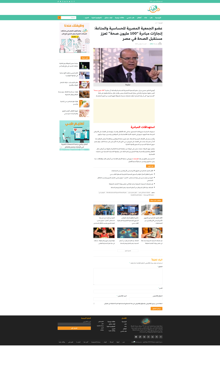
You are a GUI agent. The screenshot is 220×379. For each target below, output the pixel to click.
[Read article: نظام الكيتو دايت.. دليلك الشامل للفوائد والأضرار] (84, 84)
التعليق (159, 266)
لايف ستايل (108, 17)
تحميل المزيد (128, 250)
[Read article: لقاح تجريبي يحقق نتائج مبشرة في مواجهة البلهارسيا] (84, 75)
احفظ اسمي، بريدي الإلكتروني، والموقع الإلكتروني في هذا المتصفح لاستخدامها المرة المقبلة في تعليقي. (133, 303)
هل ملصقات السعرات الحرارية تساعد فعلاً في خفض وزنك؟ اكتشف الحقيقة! (131, 184)
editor (151, 43)
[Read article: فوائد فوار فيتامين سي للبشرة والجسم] (84, 103)
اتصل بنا (78, 342)
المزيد (87, 17)
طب (151, 17)
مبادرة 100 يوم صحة (149, 195)
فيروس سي (102, 192)
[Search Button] (59, 17)
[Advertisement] (124, 111)
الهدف (105, 342)
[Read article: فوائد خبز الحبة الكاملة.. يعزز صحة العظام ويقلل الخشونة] (84, 94)
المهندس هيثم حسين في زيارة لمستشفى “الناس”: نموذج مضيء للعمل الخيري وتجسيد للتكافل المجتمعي (104, 220)
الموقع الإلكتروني (157, 296)
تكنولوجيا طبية (97, 17)
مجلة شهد (145, 342)
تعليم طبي (101, 321)
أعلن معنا (86, 342)
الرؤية (118, 342)
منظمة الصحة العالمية (136, 195)
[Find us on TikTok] (58, 1)
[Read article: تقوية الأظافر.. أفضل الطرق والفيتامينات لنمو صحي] (84, 113)
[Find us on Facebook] (160, 336)
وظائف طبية (112, 330)
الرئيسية (158, 17)
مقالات (102, 330)
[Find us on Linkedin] (152, 336)
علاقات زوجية (119, 17)
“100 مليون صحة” (99, 90)
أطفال (139, 17)
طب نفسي (130, 17)
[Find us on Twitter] (72, 1)
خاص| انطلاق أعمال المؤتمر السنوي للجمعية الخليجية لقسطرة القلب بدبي (131, 174)
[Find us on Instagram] (62, 1)
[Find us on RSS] (67, 1)
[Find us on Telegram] (136, 336)
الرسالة (111, 342)
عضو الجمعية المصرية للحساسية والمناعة (116, 192)
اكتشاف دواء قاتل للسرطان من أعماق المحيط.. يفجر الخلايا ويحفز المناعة (132, 187)
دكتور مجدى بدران (132, 192)
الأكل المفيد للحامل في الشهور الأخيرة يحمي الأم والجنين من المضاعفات (132, 171)
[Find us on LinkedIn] (64, 1)
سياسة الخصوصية (95, 342)
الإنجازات (135, 159)
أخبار (156, 23)
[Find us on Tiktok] (140, 336)
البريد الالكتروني (87, 321)
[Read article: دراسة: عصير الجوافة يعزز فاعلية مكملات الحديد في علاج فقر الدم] (84, 65)
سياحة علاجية (100, 325)
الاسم (160, 288)
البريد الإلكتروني (122, 296)
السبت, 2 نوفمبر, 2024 (140, 43)
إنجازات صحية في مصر (144, 192)
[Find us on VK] (69, 1)
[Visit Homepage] (153, 9)
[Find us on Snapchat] (60, 1)
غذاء (145, 17)
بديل (102, 323)
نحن (124, 342)
